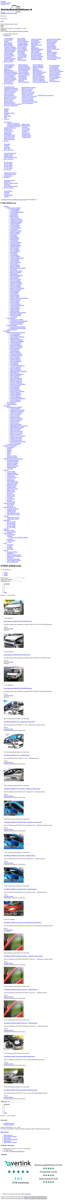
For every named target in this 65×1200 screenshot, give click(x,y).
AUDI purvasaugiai (9, 86)
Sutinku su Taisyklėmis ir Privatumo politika (14, 1194)
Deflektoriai (7, 331)
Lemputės (6, 529)
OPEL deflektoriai (37, 74)
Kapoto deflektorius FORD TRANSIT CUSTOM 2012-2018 (17, 654)
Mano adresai (7, 1138)
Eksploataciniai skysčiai (10, 507)
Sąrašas (6, 575)
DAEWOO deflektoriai (10, 77)
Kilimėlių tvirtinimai (12, 329)
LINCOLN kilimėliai (36, 39)
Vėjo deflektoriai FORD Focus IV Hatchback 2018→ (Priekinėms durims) (20, 889)
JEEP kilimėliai (21, 51)
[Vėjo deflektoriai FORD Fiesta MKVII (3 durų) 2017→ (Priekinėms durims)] (14, 985)
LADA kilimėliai (21, 54)
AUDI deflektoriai (8, 66)
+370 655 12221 (14, 4)
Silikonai (6, 114)
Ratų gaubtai (7, 520)
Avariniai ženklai (8, 195)
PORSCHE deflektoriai (39, 77)
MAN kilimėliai (35, 40)
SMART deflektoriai (15, 401)
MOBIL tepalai (8, 133)
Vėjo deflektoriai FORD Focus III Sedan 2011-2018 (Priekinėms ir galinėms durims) (22, 922)
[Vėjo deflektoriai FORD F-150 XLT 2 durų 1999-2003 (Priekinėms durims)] (14, 1085)
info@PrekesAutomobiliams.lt (16, 1151)
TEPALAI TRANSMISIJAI (14, 125)
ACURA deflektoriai (9, 64)
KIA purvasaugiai (8, 101)
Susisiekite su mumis (6, 2)
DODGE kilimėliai (9, 60)
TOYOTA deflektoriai (54, 77)
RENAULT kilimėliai (52, 40)
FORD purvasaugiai (9, 95)
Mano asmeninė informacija (11, 1139)
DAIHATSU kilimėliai (9, 58)
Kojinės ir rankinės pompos (11, 183)
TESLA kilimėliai (51, 55)
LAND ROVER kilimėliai (21, 57)
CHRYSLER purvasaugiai (10, 88)
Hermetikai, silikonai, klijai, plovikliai (13, 458)
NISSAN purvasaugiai (27, 89)
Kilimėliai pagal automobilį (14, 207)
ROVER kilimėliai (51, 42)
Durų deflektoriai (11, 402)
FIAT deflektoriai (8, 82)
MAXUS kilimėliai (15, 265)
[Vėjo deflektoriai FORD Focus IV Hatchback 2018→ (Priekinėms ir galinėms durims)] (14, 817)
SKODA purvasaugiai (27, 94)
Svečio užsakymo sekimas (10, 1142)
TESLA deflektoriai (54, 75)
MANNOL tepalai (26, 135)
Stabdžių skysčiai (8, 156)
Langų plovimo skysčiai (10, 153)
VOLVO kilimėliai (51, 59)
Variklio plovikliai (11, 467)
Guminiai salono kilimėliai (16, 319)
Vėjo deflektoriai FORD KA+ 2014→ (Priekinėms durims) (17, 755)
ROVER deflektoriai (54, 65)
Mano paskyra (4, 1132)
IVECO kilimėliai (21, 48)
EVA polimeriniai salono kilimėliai (18, 321)
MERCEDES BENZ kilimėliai (18, 268)
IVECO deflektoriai (23, 72)
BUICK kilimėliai (8, 45)
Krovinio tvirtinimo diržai (13, 559)
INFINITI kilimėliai (22, 45)
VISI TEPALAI (8, 122)
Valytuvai (6, 516)
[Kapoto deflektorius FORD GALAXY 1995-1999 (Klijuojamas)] (14, 616)
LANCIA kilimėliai (22, 55)
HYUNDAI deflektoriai (24, 67)
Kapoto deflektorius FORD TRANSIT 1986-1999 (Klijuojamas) (18, 688)
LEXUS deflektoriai (38, 64)
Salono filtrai (7, 148)
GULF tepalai (7, 132)
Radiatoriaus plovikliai (12, 466)
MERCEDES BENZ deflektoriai (38, 68)
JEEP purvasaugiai (8, 99)
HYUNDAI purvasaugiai (10, 96)
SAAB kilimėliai (51, 43)
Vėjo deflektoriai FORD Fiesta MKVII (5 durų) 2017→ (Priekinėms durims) (20, 1023)
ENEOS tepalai (8, 129)
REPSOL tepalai (26, 125)
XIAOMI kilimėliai (15, 308)
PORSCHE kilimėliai (36, 59)
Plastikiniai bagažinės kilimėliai (18, 328)
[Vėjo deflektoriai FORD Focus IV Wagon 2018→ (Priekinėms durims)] (14, 851)
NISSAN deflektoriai (38, 73)
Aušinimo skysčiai (8, 154)
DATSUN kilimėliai (15, 232)
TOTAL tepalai (26, 128)
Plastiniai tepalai (26, 134)
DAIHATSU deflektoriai (10, 79)
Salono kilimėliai (11, 318)
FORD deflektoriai (23, 64)
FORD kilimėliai (21, 40)
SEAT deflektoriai (53, 68)
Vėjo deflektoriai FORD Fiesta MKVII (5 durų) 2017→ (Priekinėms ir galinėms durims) (23, 956)
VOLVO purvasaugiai (27, 103)
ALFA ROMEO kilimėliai (8, 40)
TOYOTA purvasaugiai (28, 100)
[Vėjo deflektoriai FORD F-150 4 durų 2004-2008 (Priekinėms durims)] (14, 1052)
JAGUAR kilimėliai (22, 50)
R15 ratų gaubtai (8, 165)
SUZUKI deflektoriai (54, 72)
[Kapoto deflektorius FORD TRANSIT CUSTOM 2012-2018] (14, 650)
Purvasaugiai (7, 405)
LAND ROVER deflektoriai (22, 79)
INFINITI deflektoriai (23, 73)
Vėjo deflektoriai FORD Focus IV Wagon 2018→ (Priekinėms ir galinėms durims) (22, 788)
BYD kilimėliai (14, 215)
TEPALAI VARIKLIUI (13, 123)
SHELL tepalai (25, 124)
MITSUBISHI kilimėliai (37, 49)
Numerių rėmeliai (11, 531)
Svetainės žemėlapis (9, 1124)
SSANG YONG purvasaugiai (29, 96)
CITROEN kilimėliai (9, 51)
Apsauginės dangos (12, 455)
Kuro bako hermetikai (12, 461)
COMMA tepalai (26, 137)
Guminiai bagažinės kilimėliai (17, 326)
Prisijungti (3, 1)
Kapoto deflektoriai (12, 404)
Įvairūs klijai (10, 468)
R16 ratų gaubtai (8, 166)
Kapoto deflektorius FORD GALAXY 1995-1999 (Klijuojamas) (18, 621)
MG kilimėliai (34, 43)
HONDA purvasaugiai (9, 98)
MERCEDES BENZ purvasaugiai (12, 104)
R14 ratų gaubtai (8, 163)
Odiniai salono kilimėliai (16, 324)
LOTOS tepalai (26, 133)
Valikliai (6, 111)
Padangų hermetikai (12, 464)
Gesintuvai (6, 193)
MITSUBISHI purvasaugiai (29, 87)
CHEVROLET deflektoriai (11, 73)
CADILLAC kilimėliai (10, 47)
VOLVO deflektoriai (54, 81)
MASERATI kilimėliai (15, 314)
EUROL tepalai (26, 130)
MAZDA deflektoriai (38, 66)
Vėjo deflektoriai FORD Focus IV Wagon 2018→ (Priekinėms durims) (19, 855)
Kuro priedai (10, 506)
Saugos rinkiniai (8, 191)
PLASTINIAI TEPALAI (13, 126)
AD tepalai (24, 131)
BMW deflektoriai (8, 70)
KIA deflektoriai (22, 77)
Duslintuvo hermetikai (12, 463)
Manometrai (7, 184)
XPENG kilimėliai (14, 309)
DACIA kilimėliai (8, 54)
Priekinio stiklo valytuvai (10, 172)
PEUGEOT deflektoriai (39, 76)
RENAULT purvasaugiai (28, 93)
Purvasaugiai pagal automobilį (14, 407)
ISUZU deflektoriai (23, 70)
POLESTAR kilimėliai (16, 282)
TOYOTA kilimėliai (52, 56)
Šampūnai (6, 108)
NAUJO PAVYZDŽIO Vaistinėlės (19, 537)
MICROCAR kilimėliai (16, 271)
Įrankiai (6, 550)
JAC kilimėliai (13, 316)
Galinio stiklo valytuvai (10, 174)
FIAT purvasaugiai (8, 94)
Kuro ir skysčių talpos (12, 562)
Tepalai (5, 470)
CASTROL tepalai (8, 130)
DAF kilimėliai (8, 57)
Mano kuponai (7, 1141)
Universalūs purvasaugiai (13, 444)
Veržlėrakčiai (7, 182)
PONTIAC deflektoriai (38, 79)
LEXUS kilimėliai (22, 60)
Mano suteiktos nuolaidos (10, 1136)
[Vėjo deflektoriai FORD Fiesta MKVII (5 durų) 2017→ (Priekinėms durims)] (14, 1018)
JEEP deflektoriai (22, 76)
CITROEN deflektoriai (10, 74)
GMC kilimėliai (14, 240)
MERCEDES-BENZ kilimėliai (18, 312)
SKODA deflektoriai (54, 69)
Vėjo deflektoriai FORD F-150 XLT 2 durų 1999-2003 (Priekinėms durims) (20, 1090)
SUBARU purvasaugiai (28, 97)
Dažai (5, 117)
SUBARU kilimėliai (52, 52)
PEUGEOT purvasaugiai (28, 91)
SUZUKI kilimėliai (52, 53)
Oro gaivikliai (7, 116)
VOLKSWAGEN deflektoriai (53, 79)
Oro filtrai (6, 145)
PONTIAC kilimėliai (36, 58)
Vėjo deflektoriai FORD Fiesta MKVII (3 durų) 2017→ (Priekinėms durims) (20, 989)
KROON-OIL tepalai (9, 139)
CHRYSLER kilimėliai (10, 50)
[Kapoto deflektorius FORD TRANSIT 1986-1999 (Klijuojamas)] (14, 683)
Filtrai (5, 543)
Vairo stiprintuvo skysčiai (13, 513)
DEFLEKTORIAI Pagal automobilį (16, 332)
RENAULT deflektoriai (39, 80)
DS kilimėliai (13, 235)
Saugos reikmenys (8, 533)
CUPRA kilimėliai (8, 53)
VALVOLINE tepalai (9, 136)
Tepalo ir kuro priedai (9, 503)
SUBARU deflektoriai (55, 74)
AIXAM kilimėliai (14, 210)
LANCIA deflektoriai (23, 82)
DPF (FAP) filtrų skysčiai (10, 157)
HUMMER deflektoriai (24, 69)
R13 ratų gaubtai (8, 162)
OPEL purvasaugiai (26, 90)
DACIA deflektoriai (9, 76)
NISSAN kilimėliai (36, 50)
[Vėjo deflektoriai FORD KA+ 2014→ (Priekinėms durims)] (14, 750)
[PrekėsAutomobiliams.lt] (16, 10)
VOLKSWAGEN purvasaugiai (29, 101)
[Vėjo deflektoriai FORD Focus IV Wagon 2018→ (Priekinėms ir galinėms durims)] (14, 784)
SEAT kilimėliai (51, 45)
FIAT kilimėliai (21, 38)
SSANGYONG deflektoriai (56, 71)
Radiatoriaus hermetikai (13, 460)
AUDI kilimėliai (8, 42)
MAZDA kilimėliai (36, 42)
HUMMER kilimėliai (22, 44)
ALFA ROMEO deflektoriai (8, 68)
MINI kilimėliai (35, 48)
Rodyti (2, 579)
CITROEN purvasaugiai (10, 91)
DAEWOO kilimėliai (9, 55)
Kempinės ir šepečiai (9, 113)
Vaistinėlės (6, 192)
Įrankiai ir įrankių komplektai (14, 556)
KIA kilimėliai (21, 53)
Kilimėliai (6, 206)
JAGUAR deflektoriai (23, 74)
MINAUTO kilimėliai (15, 272)
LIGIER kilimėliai (14, 261)
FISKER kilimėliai (15, 238)
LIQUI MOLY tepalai (9, 135)
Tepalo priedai (10, 504)
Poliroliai (6, 110)
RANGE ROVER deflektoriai (40, 82)
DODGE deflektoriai (9, 80)
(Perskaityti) (28, 1194)
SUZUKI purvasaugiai (27, 99)
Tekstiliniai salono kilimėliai (17, 322)
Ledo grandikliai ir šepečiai (11, 186)
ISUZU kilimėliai (21, 47)
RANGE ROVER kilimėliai (54, 39)
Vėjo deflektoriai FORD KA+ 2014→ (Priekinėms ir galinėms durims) (19, 721)
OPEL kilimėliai (35, 52)
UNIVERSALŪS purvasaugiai (45, 95)
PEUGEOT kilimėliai (36, 53)
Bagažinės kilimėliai (12, 325)
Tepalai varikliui (11, 471)
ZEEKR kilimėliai (14, 311)
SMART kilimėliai (51, 48)
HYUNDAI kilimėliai (22, 41)
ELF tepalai (25, 127)
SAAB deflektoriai (54, 67)
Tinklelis (6, 574)
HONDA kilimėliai (22, 42)
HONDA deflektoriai (23, 66)
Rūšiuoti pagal (4, 578)
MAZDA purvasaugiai (9, 102)
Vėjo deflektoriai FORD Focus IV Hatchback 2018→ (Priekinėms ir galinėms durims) (23, 822)
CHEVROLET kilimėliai (10, 48)
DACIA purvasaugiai (9, 92)
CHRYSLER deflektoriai (10, 72)
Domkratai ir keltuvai (9, 180)
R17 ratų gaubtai (8, 168)
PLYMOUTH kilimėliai (37, 56)
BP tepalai (9, 500)
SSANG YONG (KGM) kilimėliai (19, 298)
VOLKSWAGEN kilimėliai (54, 58)
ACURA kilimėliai (8, 38)
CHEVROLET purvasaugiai (11, 89)
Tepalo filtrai (7, 144)
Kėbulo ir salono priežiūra (10, 445)
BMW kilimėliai (8, 44)
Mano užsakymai (8, 1135)
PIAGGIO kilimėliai (36, 55)
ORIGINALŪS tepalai (10, 128)
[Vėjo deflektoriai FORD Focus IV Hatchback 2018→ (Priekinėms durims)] (14, 884)
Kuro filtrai (7, 147)
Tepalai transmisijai (12, 473)
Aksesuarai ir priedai (9, 530)
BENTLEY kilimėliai (15, 315)
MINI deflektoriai (37, 70)
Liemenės (6, 196)
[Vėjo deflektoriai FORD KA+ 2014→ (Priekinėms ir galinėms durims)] (14, 717)
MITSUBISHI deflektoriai (39, 72)
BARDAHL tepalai (9, 138)
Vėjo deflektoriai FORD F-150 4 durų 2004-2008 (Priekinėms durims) (19, 1056)
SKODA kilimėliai (51, 46)
